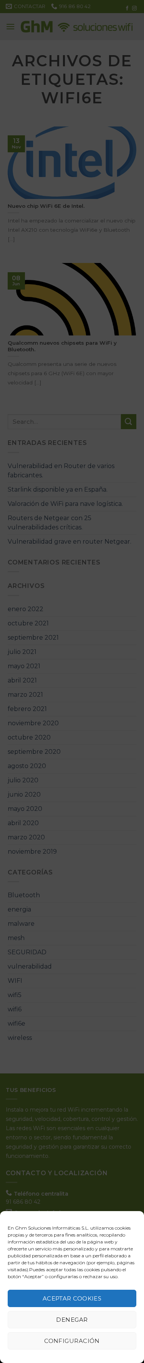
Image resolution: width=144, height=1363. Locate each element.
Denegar (72, 1319)
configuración (72, 1340)
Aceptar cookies (72, 1298)
